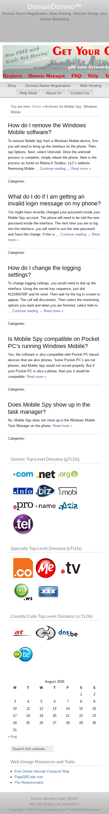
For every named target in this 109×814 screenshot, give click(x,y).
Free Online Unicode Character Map (42, 771)
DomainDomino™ (54, 7)
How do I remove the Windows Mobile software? (47, 128)
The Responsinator (29, 782)
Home (36, 107)
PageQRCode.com (29, 777)
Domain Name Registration (48, 85)
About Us (53, 93)
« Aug (12, 736)
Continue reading (55, 169)
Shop (11, 85)
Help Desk (28, 93)
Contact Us (80, 93)
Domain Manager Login (48, 799)
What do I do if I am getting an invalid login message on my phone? (54, 200)
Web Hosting (90, 85)
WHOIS (72, 799)
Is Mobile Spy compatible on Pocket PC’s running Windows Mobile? (53, 342)
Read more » (81, 169)
